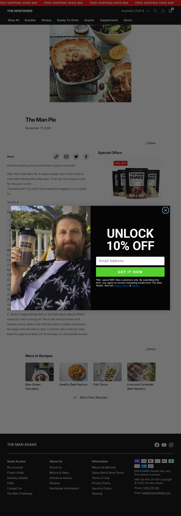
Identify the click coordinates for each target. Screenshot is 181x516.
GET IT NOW (130, 272)
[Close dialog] (165, 210)
